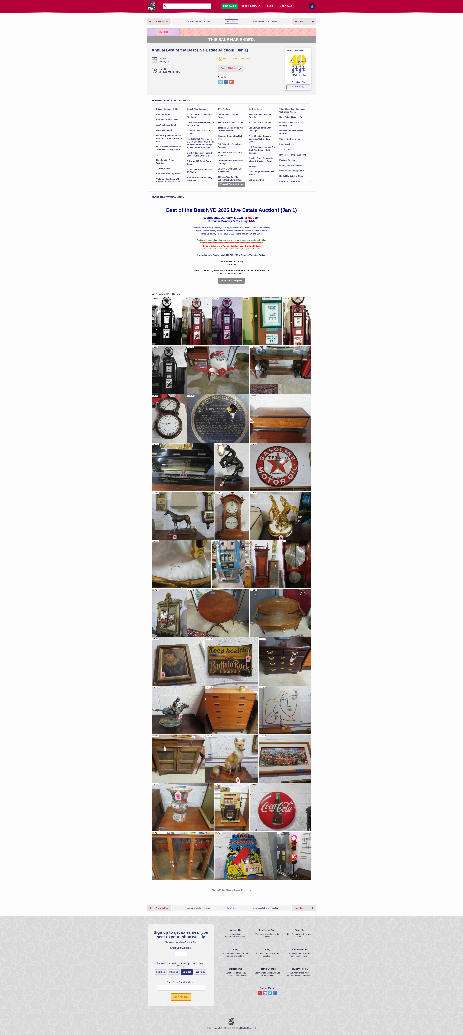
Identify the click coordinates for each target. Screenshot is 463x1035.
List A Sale (286, 6)
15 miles (160, 972)
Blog (270, 6)
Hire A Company (251, 6)
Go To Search (231, 21)
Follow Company (298, 87)
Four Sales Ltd (298, 82)
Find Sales (229, 6)
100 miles (200, 972)
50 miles (187, 972)
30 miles (173, 972)
